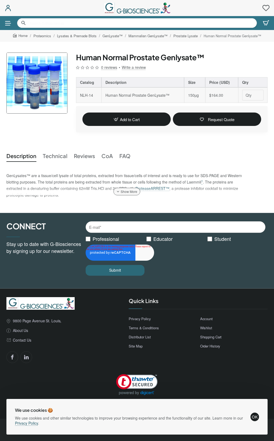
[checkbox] (175, 239)
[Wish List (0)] (266, 8)
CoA (107, 155)
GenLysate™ (112, 35)
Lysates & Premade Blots (77, 35)
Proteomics (42, 35)
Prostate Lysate (185, 35)
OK (255, 417)
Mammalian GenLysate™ (148, 35)
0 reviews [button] (109, 67)
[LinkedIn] (26, 357)
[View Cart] (266, 23)
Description (21, 155)
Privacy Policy (26, 423)
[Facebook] (12, 357)
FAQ (125, 155)
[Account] (8, 8)
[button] (126, 119)
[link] (136, 384)
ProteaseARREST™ (152, 188)
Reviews (84, 155)
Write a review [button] (134, 67)
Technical (55, 155)
